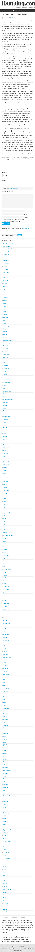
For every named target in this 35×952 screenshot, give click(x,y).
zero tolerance (6, 912)
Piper (4, 711)
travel (4, 866)
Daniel (4, 388)
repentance (5, 767)
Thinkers (5, 855)
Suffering (5, 827)
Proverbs (5, 736)
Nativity (5, 651)
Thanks (5, 849)
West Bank (5, 886)
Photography (6, 708)
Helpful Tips (6, 490)
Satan (4, 790)
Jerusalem (5, 552)
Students (5, 821)
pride (4, 730)
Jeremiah (5, 549)
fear (4, 439)
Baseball (5, 337)
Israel (4, 544)
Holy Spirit (5, 504)
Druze (4, 408)
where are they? (7, 889)
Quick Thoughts (7, 745)
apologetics (6, 314)
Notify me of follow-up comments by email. (14, 219)
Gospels (5, 467)
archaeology (6, 326)
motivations (6, 640)
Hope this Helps (7, 512)
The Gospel (6, 852)
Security (5, 793)
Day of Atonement (7, 391)
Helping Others (6, 493)
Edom (4, 411)
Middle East (6, 629)
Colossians (5, 365)
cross (4, 379)
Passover (5, 691)
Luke (4, 612)
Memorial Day (6, 623)
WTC (4, 900)
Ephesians (5, 419)
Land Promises (6, 589)
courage (5, 374)
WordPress (16, 950)
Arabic (4, 320)
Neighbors (5, 654)
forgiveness (6, 447)
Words (4, 897)
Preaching (5, 725)
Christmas (5, 357)
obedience (5, 668)
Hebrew (5, 484)
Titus (4, 861)
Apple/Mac (5, 317)
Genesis (5, 459)
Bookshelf (5, 345)
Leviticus (5, 600)
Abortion (5, 286)
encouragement (7, 416)
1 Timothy (5, 269)
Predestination (6, 728)
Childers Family (7, 354)
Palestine (5, 680)
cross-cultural (6, 382)
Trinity (4, 869)
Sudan (4, 824)
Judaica (5, 580)
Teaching (5, 835)
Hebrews (5, 487)
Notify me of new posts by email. (12, 221)
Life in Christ (6, 603)
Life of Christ (6, 609)
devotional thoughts (8, 399)
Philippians (5, 705)
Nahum (4, 646)
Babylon (5, 334)
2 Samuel (5, 280)
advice (11, 188)
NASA (4, 648)
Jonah (4, 572)
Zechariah (5, 909)
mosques (5, 637)
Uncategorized (6, 878)
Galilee (4, 456)
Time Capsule (6, 858)
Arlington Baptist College (9, 328)
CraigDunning (15, 17)
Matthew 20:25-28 (7, 249)
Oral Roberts (6, 677)
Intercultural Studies (8, 535)
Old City (5, 671)
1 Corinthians (6, 263)
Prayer (4, 722)
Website (26, 217)
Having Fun (6, 479)
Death (4, 394)
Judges (5, 583)
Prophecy (5, 733)
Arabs (4, 323)
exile (4, 425)
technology (5, 838)
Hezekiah (5, 496)
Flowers (5, 445)
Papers (20, 10)
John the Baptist (7, 569)
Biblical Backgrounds (8, 343)
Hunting (5, 521)
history (4, 498)
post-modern (6, 719)
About (15, 10)
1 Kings (5, 266)
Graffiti (4, 473)
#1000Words (6, 261)
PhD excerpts (6, 702)
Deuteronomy (6, 396)
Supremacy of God (7, 830)
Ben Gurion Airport (7, 340)
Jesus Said (5, 555)
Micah (4, 626)
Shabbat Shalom (7, 796)
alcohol (4, 303)
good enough (6, 464)
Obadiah (5, 665)
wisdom (5, 892)
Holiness (5, 501)
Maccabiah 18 (6, 614)
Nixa (4, 660)
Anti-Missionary (7, 312)
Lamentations (6, 586)
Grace (4, 470)
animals (5, 309)
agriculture (5, 297)
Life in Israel (6, 606)
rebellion (5, 759)
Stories (4, 815)
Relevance (5, 764)
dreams (5, 405)
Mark (4, 617)
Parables (5, 685)
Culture (4, 385)
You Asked (5, 903)
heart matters (6, 481)
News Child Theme (16, 948)
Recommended (6, 762)
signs (4, 804)
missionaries (6, 634)
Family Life (5, 433)
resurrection (6, 773)
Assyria (5, 331)
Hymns (4, 524)
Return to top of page (18, 946)
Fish (4, 442)
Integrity (5, 532)
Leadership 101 (16, 188)
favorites (5, 436)
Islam (4, 541)
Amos (4, 306)
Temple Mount (6, 841)
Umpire (4, 875)
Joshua (5, 575)
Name (25, 211)
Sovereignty (6, 813)
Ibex (4, 527)
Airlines (5, 300)
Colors (4, 362)
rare (4, 756)
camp (4, 351)
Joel (4, 563)
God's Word (6, 462)
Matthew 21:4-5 (7, 246)
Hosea (4, 515)
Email (25, 214)
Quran (4, 750)
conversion (5, 371)
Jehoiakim (5, 546)
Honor (4, 507)
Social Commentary (8, 810)
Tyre (4, 872)
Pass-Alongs (6, 688)
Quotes (5, 747)
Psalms (5, 739)
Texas (4, 847)
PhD (4, 699)
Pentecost (5, 696)
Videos (4, 880)
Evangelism (6, 422)
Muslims (5, 643)
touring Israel (6, 864)
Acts (4, 289)
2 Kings (5, 275)
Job (4, 558)
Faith (4, 430)
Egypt (4, 413)
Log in (21, 950)
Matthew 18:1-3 (7, 254)
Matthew (5, 620)
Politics (5, 716)
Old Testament (6, 674)
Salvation (5, 784)
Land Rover (6, 592)
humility (5, 518)
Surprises (5, 832)
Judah (4, 578)
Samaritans (6, 787)
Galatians (5, 453)
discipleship (6, 402)
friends (4, 450)
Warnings (5, 883)
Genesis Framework (28, 948)
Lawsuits (5, 595)
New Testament (7, 657)
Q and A (5, 742)
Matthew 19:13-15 (7, 251)
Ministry (5, 631)
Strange (5, 818)
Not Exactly (6, 663)
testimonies (6, 844)
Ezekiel (5, 428)
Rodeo (4, 779)
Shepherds (5, 801)
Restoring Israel (7, 770)
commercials (6, 368)
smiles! (5, 807)
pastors (5, 694)
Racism (5, 753)
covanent (5, 377)
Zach (4, 906)
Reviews (5, 776)
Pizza (4, 713)
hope (4, 510)
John (4, 566)
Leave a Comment (24, 17)
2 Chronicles (6, 272)
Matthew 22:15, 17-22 (8, 243)
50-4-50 (5, 283)
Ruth (4, 781)
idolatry (5, 529)
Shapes (5, 798)
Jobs (4, 561)
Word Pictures (6, 895)
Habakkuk (5, 476)
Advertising (5, 292)
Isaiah (4, 538)
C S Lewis (5, 348)
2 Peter (5, 278)
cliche (4, 360)
